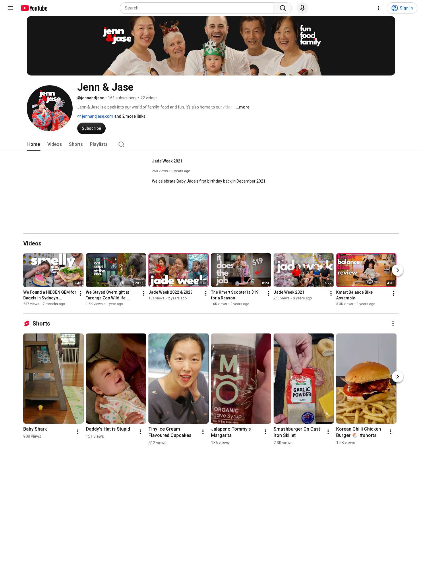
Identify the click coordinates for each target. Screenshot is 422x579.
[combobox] (198, 8)
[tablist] (211, 144)
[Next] (397, 270)
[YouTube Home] (33, 8)
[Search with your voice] (302, 8)
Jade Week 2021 (167, 161)
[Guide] (10, 8)
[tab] (33, 144)
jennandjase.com (97, 116)
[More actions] (80, 293)
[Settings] (378, 8)
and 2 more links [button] (130, 116)
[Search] (283, 8)
